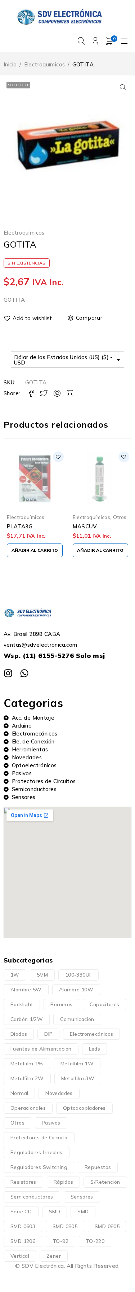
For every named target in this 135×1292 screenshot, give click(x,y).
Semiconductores (31, 1196)
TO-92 (60, 1241)
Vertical (19, 1256)
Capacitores (104, 1004)
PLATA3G (20, 526)
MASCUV (85, 526)
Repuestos (98, 1167)
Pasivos (51, 1122)
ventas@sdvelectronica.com (40, 644)
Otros (120, 517)
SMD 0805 (65, 1226)
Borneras (61, 1004)
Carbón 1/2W (26, 1019)
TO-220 (95, 1241)
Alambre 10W (76, 989)
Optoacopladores (84, 1108)
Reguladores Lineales (36, 1152)
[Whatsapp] (24, 673)
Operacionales (28, 1108)
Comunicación (77, 1019)
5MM (42, 975)
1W (14, 975)
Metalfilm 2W (27, 1078)
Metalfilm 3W (78, 1078)
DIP (48, 1034)
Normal (19, 1093)
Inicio (10, 64)
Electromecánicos (91, 1034)
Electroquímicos (44, 64)
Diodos (18, 1034)
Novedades (58, 1093)
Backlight (21, 1004)
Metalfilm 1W (77, 1063)
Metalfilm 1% (26, 1063)
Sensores (82, 1196)
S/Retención (105, 1182)
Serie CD (21, 1211)
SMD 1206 (22, 1241)
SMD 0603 (22, 1226)
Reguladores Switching (38, 1167)
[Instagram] (8, 673)
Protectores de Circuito (39, 1137)
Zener (53, 1256)
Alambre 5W (26, 989)
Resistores (23, 1182)
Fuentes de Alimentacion (41, 1049)
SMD (54, 1211)
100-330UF (78, 975)
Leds (94, 1049)
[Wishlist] (28, 318)
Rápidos (63, 1182)
